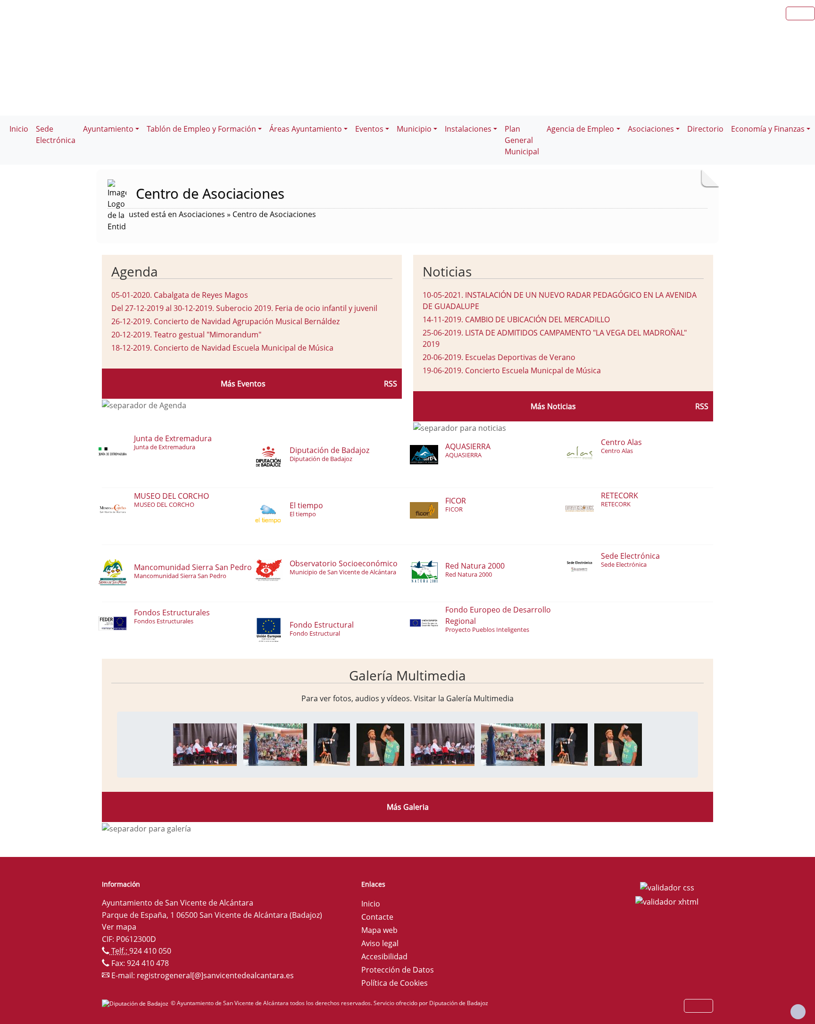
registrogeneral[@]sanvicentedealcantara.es (215, 975)
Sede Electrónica (55, 134)
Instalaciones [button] (468, 129)
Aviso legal (380, 943)
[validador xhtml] (667, 901)
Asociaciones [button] (651, 129)
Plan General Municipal (522, 140)
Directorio (705, 129)
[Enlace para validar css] (667, 887)
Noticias (447, 271)
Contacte (377, 917)
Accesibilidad (384, 956)
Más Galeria (408, 807)
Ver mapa (119, 927)
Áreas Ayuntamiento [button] (305, 129)
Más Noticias (553, 406)
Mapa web (379, 930)
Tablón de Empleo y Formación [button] (201, 129)
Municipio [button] (414, 129)
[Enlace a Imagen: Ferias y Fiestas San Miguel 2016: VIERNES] (205, 744)
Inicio (18, 129)
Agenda (134, 271)
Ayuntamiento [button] (108, 129)
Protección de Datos (397, 970)
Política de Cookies (394, 983)
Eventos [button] (369, 129)
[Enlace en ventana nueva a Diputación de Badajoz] (136, 1003)
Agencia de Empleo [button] (580, 129)
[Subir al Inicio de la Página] (798, 1011)
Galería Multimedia (407, 675)
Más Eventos (243, 383)
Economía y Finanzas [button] (768, 129)
